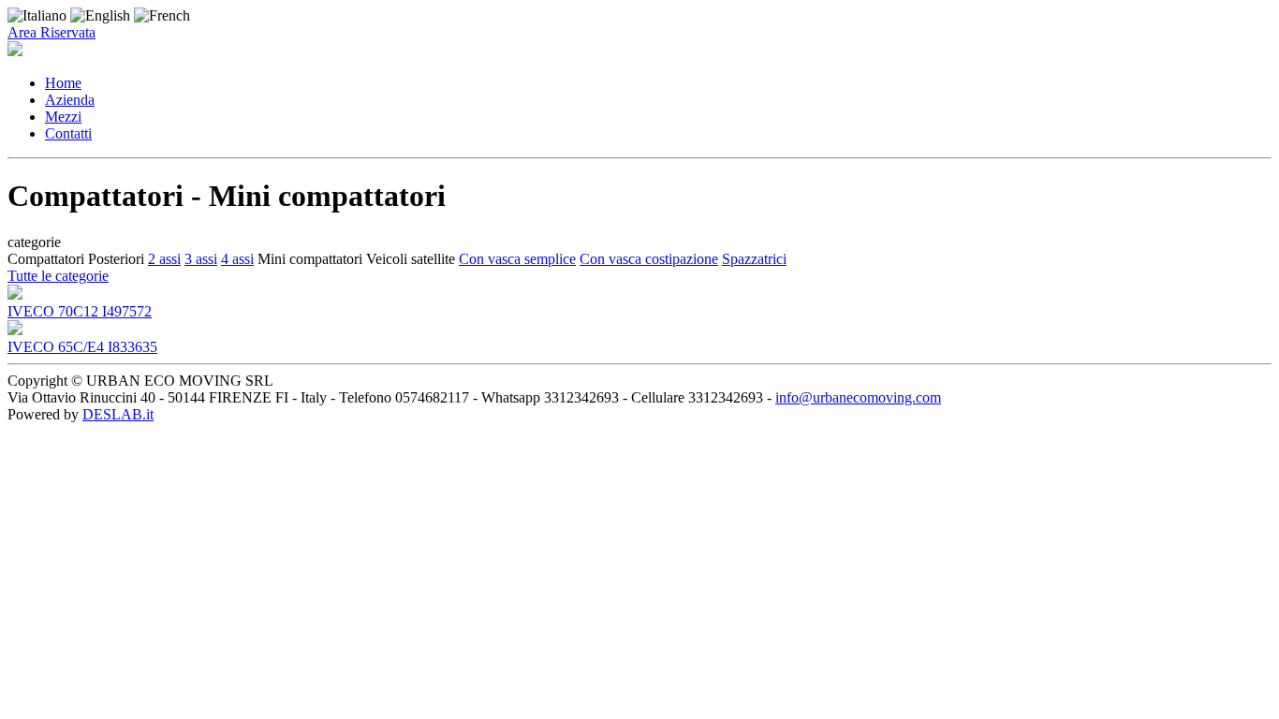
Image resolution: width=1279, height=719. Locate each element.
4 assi (237, 259)
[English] (102, 15)
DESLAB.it (118, 414)
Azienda (70, 100)
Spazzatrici (754, 259)
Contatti (68, 133)
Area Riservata (51, 32)
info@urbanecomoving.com (858, 397)
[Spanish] (162, 15)
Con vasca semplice (517, 259)
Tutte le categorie (58, 276)
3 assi (200, 259)
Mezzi (63, 117)
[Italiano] (38, 15)
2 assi (164, 259)
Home (63, 83)
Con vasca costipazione (649, 259)
